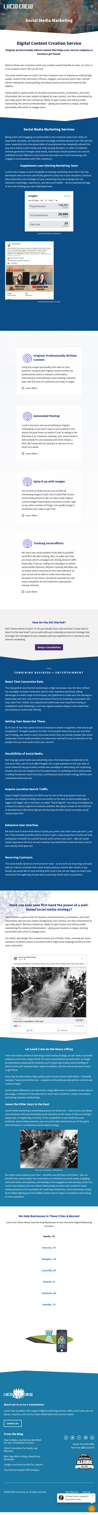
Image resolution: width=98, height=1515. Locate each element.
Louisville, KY (49, 1270)
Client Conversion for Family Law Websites (21, 1450)
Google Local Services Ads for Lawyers (23, 1464)
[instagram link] (66, 1438)
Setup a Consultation (49, 647)
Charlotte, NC (49, 1293)
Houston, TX (49, 1247)
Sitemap (86, 1492)
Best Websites (72, 1492)
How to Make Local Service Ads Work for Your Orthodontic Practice (22, 1441)
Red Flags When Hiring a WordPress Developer (22, 1458)
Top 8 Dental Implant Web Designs (21, 1469)
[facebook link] (79, 1438)
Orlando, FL (49, 1281)
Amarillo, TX (49, 1304)
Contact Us (13, 1423)
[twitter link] (73, 1438)
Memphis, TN (49, 1259)
